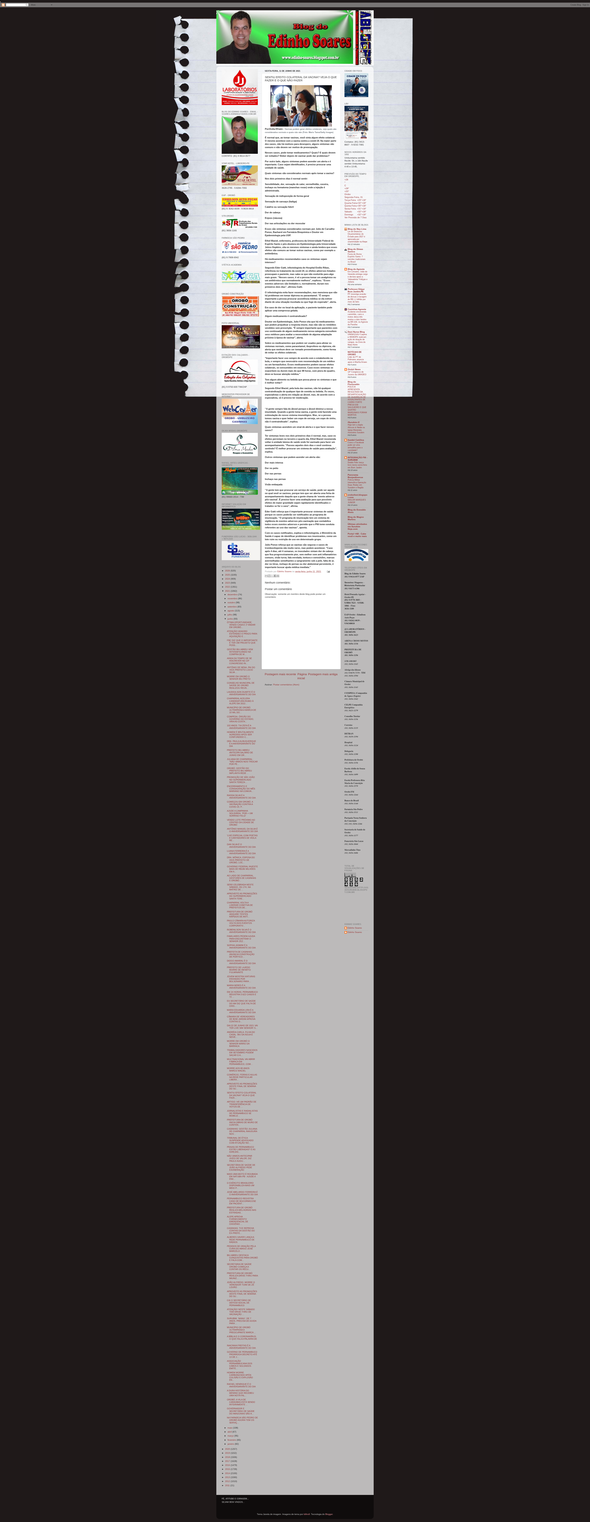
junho (231, 619)
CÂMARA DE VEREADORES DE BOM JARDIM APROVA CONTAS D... (241, 1019)
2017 (228, 1461)
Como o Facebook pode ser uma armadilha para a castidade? (356, 446)
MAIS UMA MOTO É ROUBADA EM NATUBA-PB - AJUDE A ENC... (242, 1176)
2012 (228, 1481)
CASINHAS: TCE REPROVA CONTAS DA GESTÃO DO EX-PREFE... (241, 1230)
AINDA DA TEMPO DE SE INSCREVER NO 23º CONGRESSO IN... (239, 660)
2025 (228, 575)
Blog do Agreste (356, 269)
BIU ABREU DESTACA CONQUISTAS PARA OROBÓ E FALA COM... (242, 1257)
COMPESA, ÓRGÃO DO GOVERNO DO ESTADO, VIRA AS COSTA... (240, 719)
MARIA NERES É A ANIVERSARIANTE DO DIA (241, 986)
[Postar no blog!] (269, 575)
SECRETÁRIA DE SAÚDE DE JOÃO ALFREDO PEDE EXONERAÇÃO (241, 1167)
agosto (231, 611)
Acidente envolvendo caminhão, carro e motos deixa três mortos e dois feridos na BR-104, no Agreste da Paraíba (358, 318)
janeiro (231, 1444)
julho (230, 615)
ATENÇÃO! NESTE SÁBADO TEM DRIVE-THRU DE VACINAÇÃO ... (241, 1311)
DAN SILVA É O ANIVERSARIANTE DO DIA (241, 845)
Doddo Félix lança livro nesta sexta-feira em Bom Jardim (357, 465)
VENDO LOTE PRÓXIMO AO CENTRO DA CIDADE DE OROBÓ (241, 822)
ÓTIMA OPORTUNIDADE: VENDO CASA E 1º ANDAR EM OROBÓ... (241, 624)
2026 (228, 571)
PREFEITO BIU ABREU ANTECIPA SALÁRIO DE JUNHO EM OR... (240, 752)
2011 (227, 1485)
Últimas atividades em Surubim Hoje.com (357, 526)
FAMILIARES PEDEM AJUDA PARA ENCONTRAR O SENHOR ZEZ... (241, 938)
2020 (228, 1449)
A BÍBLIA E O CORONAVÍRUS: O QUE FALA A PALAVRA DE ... (242, 1339)
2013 (228, 1477)
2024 (228, 579)
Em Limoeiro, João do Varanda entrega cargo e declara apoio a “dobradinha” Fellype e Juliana (358, 276)
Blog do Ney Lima (357, 229)
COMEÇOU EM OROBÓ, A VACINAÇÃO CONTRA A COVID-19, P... (240, 804)
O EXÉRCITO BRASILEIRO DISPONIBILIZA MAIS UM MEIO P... (240, 1185)
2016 (228, 1465)
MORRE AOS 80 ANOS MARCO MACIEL (238, 1069)
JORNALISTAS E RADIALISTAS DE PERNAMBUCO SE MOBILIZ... (242, 1113)
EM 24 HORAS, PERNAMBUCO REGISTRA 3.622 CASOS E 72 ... (242, 994)
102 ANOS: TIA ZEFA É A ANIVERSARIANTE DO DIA (241, 726)
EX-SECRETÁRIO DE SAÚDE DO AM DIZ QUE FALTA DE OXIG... (241, 1003)
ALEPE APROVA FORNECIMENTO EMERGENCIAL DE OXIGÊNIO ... (237, 1220)
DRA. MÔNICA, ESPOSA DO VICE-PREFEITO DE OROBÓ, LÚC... (241, 860)
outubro (232, 602)
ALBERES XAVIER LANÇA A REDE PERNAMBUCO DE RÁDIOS (240, 1239)
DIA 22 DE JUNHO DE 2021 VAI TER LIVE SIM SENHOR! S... (242, 1026)
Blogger (329, 1514)
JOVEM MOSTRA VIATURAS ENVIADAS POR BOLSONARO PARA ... (241, 979)
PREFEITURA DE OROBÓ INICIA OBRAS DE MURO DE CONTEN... (242, 1122)
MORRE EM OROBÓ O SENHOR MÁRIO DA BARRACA (238, 1043)
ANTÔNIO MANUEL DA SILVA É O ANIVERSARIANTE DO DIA (242, 830)
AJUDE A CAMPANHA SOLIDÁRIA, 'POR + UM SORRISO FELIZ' (240, 813)
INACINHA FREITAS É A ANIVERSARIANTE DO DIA (241, 1346)
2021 (228, 591)
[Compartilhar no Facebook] (275, 575)
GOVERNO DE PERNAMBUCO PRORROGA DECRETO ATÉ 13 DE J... (242, 1354)
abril (230, 1432)
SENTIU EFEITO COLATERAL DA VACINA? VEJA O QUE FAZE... (241, 1095)
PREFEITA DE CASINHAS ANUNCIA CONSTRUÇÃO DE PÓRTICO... (240, 954)
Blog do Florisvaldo (354, 383)
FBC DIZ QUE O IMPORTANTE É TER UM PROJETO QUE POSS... (242, 642)
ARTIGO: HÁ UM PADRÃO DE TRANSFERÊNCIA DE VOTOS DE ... (241, 1104)
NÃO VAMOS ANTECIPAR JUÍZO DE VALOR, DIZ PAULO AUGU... (239, 1158)
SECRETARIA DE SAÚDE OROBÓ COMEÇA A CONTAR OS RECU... (239, 1266)
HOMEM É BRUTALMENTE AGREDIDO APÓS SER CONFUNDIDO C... (240, 734)
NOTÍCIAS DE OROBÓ (355, 353)
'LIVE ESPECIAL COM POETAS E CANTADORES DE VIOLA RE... (242, 838)
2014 (228, 1473)
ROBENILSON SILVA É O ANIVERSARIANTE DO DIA (241, 931)
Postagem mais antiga (323, 674)
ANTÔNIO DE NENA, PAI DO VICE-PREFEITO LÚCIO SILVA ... (241, 670)
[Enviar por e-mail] (266, 575)
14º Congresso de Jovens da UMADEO (357, 373)
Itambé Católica (356, 440)
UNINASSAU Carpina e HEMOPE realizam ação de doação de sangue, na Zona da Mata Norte (357, 339)
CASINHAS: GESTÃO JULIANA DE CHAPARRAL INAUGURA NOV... (242, 1131)
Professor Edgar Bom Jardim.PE (356, 290)
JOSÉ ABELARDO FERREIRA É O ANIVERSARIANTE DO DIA (242, 1193)
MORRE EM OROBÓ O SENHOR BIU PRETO (238, 677)
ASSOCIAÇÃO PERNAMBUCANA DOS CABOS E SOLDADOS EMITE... (239, 1365)
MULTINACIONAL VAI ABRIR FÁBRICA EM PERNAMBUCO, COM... (241, 1061)
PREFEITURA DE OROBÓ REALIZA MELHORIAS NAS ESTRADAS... (241, 1210)
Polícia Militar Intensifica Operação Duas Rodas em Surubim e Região (357, 484)
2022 (228, 587)
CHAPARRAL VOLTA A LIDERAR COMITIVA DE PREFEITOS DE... (240, 905)
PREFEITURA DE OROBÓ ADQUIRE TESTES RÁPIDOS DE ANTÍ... (239, 914)
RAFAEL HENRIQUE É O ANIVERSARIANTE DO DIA (241, 1385)
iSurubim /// (354, 422)
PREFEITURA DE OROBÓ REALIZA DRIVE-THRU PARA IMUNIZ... (242, 1275)
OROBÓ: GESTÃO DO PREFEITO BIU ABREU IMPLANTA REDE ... (239, 770)
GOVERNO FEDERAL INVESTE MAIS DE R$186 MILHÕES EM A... (242, 869)
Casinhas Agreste (357, 309)
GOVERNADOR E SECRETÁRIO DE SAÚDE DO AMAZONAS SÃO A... (240, 1411)
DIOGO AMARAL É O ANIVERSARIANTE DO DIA (241, 962)
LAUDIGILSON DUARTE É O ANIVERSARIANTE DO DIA (241, 693)
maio (230, 1428)
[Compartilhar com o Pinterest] (277, 575)
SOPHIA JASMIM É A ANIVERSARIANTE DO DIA (241, 946)
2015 (228, 1469)
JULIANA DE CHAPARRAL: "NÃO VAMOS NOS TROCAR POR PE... (242, 761)
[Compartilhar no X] (272, 575)
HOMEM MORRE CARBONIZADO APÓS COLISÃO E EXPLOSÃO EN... (240, 1376)
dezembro (233, 594)
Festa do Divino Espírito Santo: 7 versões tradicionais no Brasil (357, 258)
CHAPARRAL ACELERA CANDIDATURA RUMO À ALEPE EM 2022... (240, 701)
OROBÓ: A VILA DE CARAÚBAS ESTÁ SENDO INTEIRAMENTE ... (241, 1402)
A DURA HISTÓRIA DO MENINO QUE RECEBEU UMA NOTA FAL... (240, 1393)
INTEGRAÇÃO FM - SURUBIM (357, 458)
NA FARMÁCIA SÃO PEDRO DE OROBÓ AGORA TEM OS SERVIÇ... (242, 1420)
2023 (228, 583)
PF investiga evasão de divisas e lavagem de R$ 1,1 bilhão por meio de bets (357, 298)
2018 (228, 1457)
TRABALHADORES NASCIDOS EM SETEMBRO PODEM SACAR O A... (242, 1052)
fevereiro (232, 1440)
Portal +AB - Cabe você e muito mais (357, 535)
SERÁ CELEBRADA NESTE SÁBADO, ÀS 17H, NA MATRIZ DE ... (240, 887)
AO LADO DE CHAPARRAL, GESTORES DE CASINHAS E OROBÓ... (241, 878)
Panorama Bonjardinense (355, 476)
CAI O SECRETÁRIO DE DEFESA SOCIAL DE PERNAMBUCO (239, 1302)
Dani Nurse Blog (356, 332)
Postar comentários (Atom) (286, 685)
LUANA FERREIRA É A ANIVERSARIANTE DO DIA (241, 852)
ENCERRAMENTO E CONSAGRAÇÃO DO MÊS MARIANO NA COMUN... (241, 788)
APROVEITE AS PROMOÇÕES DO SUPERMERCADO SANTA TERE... (242, 896)
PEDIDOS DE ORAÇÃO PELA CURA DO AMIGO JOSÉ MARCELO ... (241, 1248)
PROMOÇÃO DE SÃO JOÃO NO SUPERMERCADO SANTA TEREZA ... (241, 779)
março (231, 1436)
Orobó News (354, 369)
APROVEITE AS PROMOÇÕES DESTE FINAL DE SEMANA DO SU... (242, 1086)
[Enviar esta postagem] (328, 571)
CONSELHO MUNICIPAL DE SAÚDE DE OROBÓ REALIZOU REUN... (240, 685)
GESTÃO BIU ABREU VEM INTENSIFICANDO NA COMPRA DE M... (240, 652)
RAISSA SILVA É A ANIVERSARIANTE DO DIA (241, 796)
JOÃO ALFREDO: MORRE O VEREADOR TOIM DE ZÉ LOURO (241, 1284)
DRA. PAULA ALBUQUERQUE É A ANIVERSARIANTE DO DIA (241, 743)
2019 (228, 1453)
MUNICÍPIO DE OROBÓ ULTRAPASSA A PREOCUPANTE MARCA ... (241, 1329)
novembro (233, 598)
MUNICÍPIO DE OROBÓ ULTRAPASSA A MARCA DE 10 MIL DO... (241, 710)
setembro (232, 607)
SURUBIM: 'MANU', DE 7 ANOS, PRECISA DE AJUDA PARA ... (241, 1321)
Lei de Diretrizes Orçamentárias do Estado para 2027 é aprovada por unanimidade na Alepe (357, 236)
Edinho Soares (355, 928)
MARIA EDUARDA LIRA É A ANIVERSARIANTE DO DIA (241, 1011)
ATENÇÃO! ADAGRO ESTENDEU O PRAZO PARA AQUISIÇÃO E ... (242, 633)
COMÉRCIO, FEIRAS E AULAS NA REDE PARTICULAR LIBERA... (242, 1077)
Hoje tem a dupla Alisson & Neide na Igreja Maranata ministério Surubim (356, 429)
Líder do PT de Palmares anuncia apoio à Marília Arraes (357, 359)
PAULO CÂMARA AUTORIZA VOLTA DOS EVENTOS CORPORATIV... (241, 923)
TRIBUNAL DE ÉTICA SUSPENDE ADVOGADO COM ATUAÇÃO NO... (240, 1140)
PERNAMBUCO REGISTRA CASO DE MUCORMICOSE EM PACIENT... (241, 1201)
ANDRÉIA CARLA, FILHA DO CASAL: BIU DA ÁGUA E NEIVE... (241, 1034)
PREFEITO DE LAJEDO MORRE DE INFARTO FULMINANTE (239, 970)
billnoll (307, 1514)
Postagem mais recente (280, 674)
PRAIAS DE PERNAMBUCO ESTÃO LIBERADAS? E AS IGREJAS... (241, 1149)
